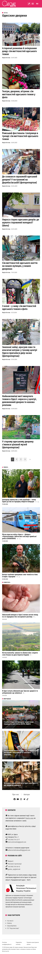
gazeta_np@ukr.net (14, 869)
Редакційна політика (19, 943)
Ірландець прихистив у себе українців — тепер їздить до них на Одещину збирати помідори (19, 501)
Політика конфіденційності (6, 943)
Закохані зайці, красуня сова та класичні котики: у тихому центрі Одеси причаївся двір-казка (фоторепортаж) (19, 352)
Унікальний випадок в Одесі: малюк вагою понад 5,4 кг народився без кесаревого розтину (20, 616)
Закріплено (29, 3)
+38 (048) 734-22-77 (14, 840)
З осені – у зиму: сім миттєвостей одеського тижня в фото (19, 308)
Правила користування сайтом (33, 943)
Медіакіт (10, 861)
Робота (9, 923)
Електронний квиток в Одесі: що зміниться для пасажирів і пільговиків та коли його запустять (21, 753)
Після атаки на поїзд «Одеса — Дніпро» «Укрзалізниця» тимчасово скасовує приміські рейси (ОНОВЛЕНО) (19, 537)
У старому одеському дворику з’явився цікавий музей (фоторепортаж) (18, 444)
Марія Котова (6, 58)
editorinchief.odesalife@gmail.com (19, 850)
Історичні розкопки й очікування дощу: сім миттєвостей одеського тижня (19, 51)
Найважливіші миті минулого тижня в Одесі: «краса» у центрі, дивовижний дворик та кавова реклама (19, 401)
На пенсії (10, 921)
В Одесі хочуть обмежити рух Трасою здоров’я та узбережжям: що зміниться (20, 692)
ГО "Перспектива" (13, 928)
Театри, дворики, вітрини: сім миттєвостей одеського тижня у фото (18, 94)
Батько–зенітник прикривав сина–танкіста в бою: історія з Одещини (20, 576)
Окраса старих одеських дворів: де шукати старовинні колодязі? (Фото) (20, 222)
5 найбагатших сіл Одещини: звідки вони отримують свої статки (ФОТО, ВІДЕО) (18, 723)
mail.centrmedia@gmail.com (17, 842)
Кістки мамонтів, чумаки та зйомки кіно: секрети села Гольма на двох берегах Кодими (20, 654)
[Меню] (33, 3)
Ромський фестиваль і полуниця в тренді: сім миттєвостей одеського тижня (20, 136)
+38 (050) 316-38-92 (14, 867)
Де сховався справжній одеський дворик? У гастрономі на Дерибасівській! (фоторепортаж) (19, 179)
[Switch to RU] (37, 3)
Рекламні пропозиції (14, 864)
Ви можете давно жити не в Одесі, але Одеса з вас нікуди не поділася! (21, 784)
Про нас (15, 794)
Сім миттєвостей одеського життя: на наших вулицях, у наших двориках (20, 265)
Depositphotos (12, 926)
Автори (27, 794)
